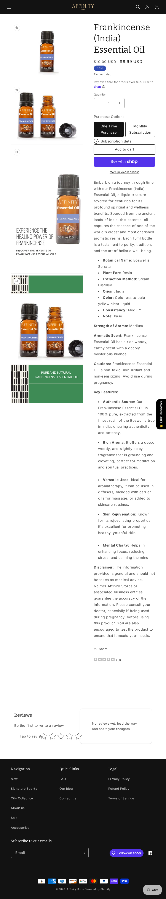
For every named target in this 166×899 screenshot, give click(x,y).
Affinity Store (75, 889)
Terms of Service (121, 798)
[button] (9, 7)
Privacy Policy (119, 779)
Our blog (66, 788)
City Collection (22, 798)
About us (18, 808)
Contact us (67, 798)
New (14, 779)
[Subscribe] (83, 853)
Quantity (99, 94)
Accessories (20, 827)
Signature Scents (24, 788)
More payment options (124, 172)
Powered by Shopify (98, 889)
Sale (14, 817)
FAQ (62, 779)
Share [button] (103, 649)
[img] (104, 660)
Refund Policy (118, 788)
